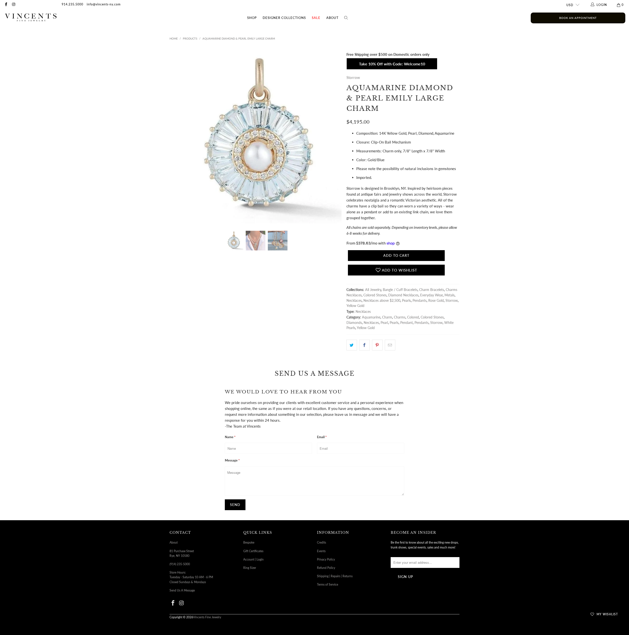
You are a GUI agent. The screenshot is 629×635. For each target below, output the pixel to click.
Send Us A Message (182, 590)
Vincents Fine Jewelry (207, 617)
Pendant (406, 323)
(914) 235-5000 (180, 564)
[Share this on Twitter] (351, 345)
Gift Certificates (253, 551)
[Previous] (174, 137)
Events (321, 551)
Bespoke (248, 542)
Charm (387, 317)
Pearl (384, 323)
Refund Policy (326, 568)
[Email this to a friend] (390, 345)
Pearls (406, 301)
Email (322, 437)
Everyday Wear (431, 295)
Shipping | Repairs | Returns (335, 576)
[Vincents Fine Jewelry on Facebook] (6, 5)
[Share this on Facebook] (364, 345)
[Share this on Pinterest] (377, 345)
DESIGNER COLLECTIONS (284, 18)
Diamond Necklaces (403, 295)
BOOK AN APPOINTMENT (578, 17)
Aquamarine (371, 317)
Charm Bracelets (431, 290)
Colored (413, 317)
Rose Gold (436, 301)
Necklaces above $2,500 (381, 301)
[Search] (345, 18)
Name (230, 437)
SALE (316, 18)
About (332, 18)
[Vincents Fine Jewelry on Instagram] (13, 5)
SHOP (252, 18)
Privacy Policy (326, 559)
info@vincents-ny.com (104, 4)
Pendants (420, 301)
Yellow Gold (355, 306)
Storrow (353, 77)
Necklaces (354, 301)
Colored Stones (374, 295)
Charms (399, 317)
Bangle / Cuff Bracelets (400, 290)
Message (232, 460)
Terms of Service (327, 584)
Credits (321, 542)
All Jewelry (373, 290)
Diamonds (354, 323)
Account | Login (253, 559)
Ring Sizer (249, 568)
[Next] (337, 137)
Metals (449, 295)
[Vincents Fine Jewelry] (31, 18)
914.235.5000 (72, 4)
